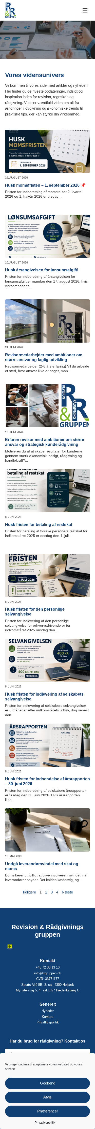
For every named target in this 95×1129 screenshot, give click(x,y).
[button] (85, 10)
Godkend (47, 1083)
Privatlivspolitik (45, 1122)
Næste (67, 892)
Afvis (47, 1097)
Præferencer (47, 1111)
